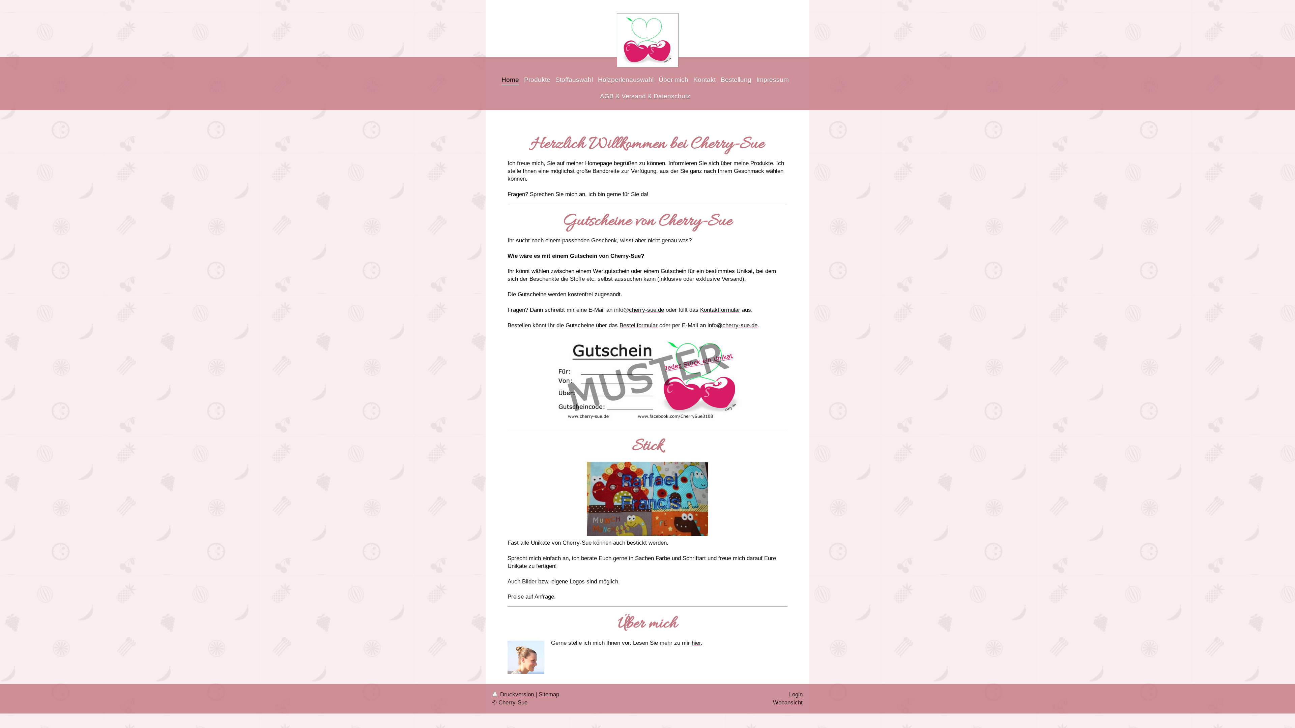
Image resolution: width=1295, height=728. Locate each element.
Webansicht (788, 702)
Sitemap (549, 694)
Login (796, 694)
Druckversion (517, 694)
